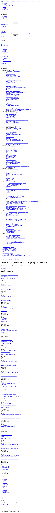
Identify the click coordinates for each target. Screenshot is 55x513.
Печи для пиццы (10, 78)
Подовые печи (9, 104)
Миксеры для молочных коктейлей (14, 174)
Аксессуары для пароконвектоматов (14, 225)
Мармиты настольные (11, 154)
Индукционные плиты (11, 89)
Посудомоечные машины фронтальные (15, 204)
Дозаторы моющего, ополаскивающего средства (17, 208)
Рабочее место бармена (11, 177)
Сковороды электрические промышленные (16, 87)
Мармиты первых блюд (11, 151)
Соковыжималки (10, 178)
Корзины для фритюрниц (12, 223)
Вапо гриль (8, 100)
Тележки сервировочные (11, 132)
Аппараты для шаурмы (11, 75)
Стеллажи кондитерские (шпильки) (14, 129)
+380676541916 (4, 24)
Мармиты (8, 103)
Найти (15, 22)
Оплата (5, 16)
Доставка (5, 17)
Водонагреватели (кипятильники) (13, 162)
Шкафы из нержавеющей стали (13, 139)
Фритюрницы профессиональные (13, 80)
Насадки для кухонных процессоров (14, 193)
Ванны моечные (9, 133)
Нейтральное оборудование (15, 128)
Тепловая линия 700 (10, 82)
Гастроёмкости (9, 216)
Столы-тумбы (9, 138)
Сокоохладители (9, 179)
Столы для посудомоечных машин (14, 202)
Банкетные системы (10, 226)
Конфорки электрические (12, 221)
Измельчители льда (10, 172)
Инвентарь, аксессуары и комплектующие (18, 212)
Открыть (15, 475)
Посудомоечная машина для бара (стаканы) (16, 206)
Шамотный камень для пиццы (13, 230)
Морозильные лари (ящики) (12, 122)
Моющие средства (10, 229)
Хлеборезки (8, 192)
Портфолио (5, 9)
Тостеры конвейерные (11, 83)
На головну (3, 268)
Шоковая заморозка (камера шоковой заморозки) (17, 120)
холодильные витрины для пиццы (14, 118)
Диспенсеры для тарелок (11, 156)
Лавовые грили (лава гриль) (12, 97)
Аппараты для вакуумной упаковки (14, 110)
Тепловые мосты (10, 164)
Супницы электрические (11, 152)
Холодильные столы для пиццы (13, 126)
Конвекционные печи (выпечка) (13, 76)
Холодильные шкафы (11, 114)
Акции (4, 7)
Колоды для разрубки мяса (12, 224)
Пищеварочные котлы (11, 86)
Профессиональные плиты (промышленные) (16, 92)
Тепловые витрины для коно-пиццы (14, 237)
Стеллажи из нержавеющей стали (13, 134)
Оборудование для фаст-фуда (15, 235)
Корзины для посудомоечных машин (14, 209)
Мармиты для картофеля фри (12, 98)
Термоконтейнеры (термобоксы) (13, 220)
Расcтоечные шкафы (10, 74)
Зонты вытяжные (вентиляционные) (14, 140)
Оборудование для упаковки (15, 108)
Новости (5, 8)
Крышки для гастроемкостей (12, 218)
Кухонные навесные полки (12, 135)
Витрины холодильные (11, 149)
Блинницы (8, 85)
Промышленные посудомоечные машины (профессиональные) (23, 201)
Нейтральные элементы (11, 158)
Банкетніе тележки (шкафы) (12, 105)
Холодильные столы (10, 116)
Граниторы (8, 173)
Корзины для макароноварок (12, 227)
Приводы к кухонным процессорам (14, 195)
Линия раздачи (12, 146)
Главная (5, 3)
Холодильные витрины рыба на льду (14, 123)
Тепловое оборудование (14, 71)
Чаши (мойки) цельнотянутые (13, 213)
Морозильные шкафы (11, 115)
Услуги (10, 5)
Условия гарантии (7, 18)
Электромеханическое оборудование (17, 183)
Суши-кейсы (9, 124)
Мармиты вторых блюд (11, 161)
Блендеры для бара (10, 170)
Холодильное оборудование (15, 112)
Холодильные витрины (11, 121)
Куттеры (8, 191)
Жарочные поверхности (11, 99)
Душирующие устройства (12, 215)
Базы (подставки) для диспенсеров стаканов (16, 238)
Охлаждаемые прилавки (11, 150)
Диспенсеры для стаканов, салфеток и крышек (16, 219)
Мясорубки (8, 186)
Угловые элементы (10, 157)
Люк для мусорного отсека (12, 236)
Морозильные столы (10, 117)
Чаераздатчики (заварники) (12, 163)
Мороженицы (9, 180)
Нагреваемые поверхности (12, 147)
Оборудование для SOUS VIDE (13, 95)
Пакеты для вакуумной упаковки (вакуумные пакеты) (18, 109)
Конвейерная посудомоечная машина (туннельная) (17, 207)
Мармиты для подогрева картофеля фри (15, 242)
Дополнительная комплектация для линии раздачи (17, 166)
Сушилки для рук (10, 232)
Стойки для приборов (11, 155)
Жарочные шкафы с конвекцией (13, 77)
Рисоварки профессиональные (13, 94)
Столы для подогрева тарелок (13, 91)
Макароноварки (9, 93)
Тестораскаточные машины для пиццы (15, 196)
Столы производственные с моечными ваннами (17, 143)
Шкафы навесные (10, 137)
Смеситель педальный (11, 231)
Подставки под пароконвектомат (13, 144)
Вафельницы (9, 81)
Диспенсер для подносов (11, 167)
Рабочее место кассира (11, 160)
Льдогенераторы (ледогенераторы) (14, 175)
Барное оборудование (14, 169)
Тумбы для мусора (10, 243)
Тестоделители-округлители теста (13, 197)
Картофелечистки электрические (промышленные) (17, 189)
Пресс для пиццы (10, 198)
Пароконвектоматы (10, 72)
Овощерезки (9, 187)
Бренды (5, 486)
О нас (4, 4)
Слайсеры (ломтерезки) (11, 185)
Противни (8, 214)
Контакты (14, 5)
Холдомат (8, 101)
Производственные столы (12, 131)
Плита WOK (9, 88)
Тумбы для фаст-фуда (11, 239)
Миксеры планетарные (11, 190)
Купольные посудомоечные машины (14, 203)
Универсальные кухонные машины (14, 184)
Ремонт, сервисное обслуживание (11, 244)
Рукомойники (9, 141)
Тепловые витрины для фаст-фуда (13, 241)
